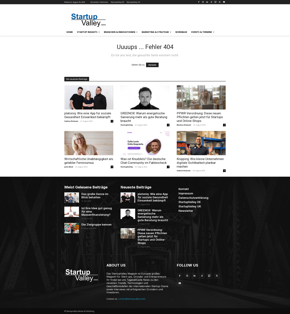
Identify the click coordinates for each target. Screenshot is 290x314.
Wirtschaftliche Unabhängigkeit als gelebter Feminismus (88, 161)
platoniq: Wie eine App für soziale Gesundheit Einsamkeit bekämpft (87, 115)
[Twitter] (219, 2)
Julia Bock (68, 167)
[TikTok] (211, 2)
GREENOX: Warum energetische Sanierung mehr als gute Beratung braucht (144, 117)
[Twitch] (215, 2)
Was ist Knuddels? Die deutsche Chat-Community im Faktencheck (144, 161)
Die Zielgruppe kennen (96, 224)
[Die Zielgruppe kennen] (71, 228)
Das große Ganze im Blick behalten (94, 195)
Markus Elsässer (184, 125)
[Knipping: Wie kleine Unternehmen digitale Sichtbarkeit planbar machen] (201, 143)
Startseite (152, 65)
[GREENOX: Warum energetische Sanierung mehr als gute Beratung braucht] (145, 97)
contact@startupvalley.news (131, 298)
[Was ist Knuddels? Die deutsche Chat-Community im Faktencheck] (145, 143)
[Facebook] (198, 2)
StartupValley (127, 125)
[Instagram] (203, 2)
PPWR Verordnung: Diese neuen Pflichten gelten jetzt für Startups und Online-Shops (200, 117)
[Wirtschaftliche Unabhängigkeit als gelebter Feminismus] (88, 143)
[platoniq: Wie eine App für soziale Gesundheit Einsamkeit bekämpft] (88, 97)
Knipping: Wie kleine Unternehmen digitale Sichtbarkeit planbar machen (200, 162)
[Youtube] (224, 2)
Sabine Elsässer (71, 121)
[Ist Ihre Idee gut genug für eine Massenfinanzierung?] (71, 212)
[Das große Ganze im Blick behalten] (71, 197)
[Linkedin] (207, 2)
